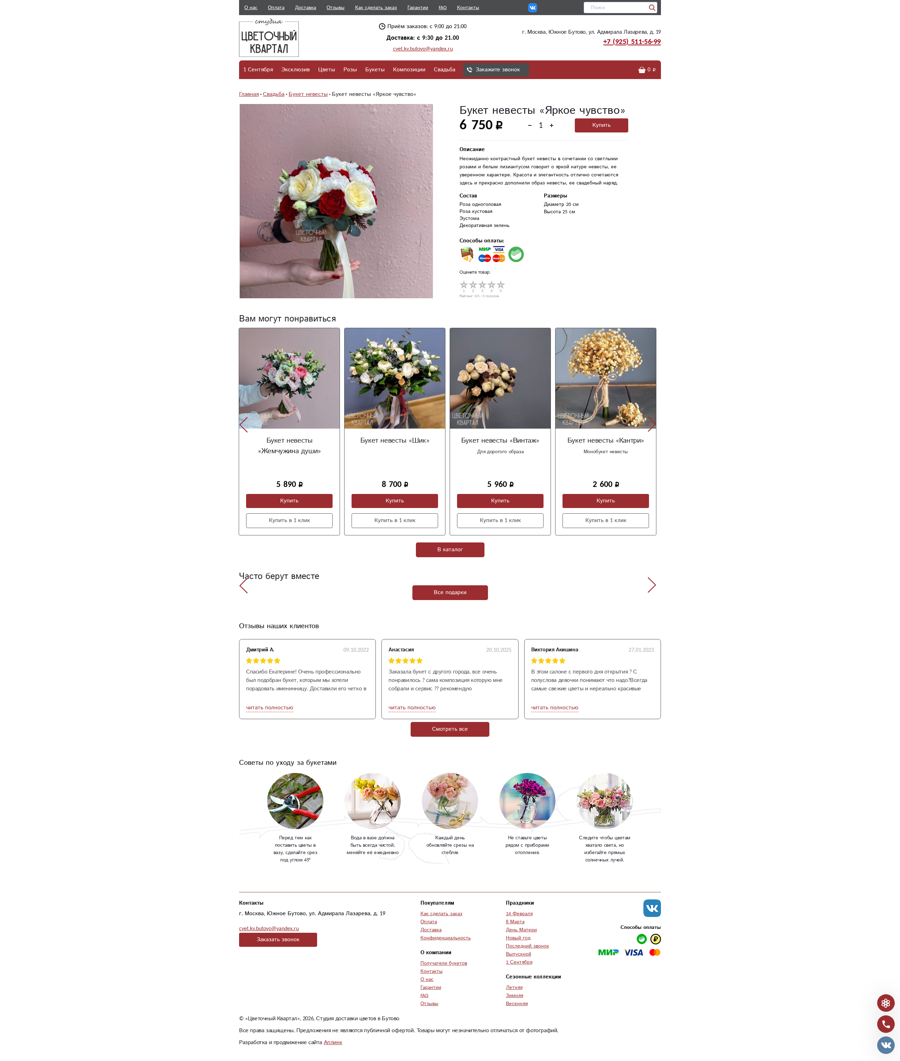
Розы (350, 70)
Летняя (514, 987)
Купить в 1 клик (289, 520)
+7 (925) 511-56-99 (632, 42)
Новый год (518, 938)
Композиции (409, 70)
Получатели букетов (443, 963)
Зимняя (514, 995)
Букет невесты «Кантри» (500, 441)
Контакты (468, 7)
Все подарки (450, 592)
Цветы (326, 70)
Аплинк (333, 1043)
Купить (601, 125)
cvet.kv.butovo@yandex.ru (423, 49)
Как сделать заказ (376, 7)
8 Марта (515, 921)
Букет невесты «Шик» (289, 441)
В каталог (450, 550)
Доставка (305, 7)
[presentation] (243, 424)
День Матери (521, 929)
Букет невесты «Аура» (606, 441)
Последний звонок (527, 946)
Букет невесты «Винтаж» (395, 441)
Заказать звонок (278, 940)
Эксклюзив (295, 70)
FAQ (442, 7)
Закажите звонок (498, 70)
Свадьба (444, 70)
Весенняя (517, 1003)
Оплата (276, 7)
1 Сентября (258, 70)
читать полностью (269, 708)
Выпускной (518, 954)
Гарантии (417, 7)
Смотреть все (450, 729)
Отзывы (336, 7)
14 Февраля (519, 913)
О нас (250, 7)
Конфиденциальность (445, 938)
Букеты (375, 70)
